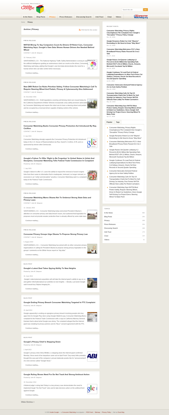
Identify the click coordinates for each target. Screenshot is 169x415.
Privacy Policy (106, 412)
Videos (118, 17)
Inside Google (54, 412)
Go (145, 9)
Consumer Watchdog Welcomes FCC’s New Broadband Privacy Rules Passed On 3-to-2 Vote (123, 51)
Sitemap (97, 412)
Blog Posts (41, 17)
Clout (109, 17)
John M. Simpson (36, 53)
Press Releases (66, 17)
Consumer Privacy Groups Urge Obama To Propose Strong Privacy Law (56, 234)
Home (23, 22)
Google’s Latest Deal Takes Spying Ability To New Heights (50, 268)
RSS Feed (89, 412)
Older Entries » (27, 402)
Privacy (52, 17)
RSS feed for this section (89, 30)
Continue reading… (32, 73)
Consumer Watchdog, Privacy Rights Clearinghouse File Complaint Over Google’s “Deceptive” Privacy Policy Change (123, 33)
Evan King (121, 412)
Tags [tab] (118, 122)
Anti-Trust (99, 17)
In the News (27, 17)
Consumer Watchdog (69, 412)
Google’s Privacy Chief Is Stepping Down (42, 342)
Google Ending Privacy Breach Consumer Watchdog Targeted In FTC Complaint (59, 302)
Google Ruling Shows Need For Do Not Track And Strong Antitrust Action (57, 374)
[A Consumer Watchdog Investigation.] (35, 8)
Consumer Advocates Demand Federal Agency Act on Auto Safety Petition (124, 86)
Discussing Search (83, 17)
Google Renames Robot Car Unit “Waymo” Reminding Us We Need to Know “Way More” (123, 42)
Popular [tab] (109, 122)
